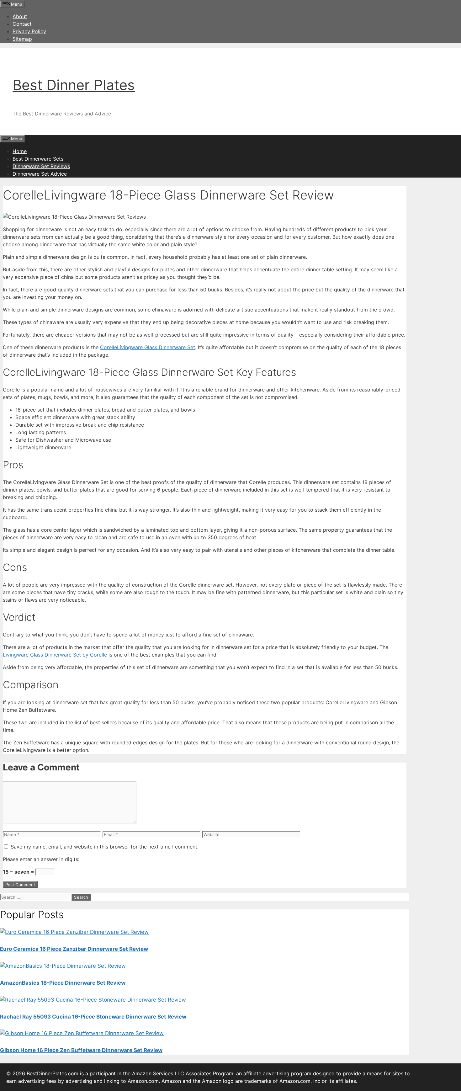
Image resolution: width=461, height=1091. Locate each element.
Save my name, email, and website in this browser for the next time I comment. (105, 847)
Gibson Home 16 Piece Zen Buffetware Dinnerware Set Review (81, 1050)
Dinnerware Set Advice (40, 174)
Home (20, 151)
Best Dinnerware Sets (38, 159)
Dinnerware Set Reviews (41, 166)
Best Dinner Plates (74, 84)
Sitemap (22, 39)
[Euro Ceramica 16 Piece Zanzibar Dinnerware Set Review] (74, 932)
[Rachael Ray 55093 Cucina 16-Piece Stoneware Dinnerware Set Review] (93, 1000)
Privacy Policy (29, 31)
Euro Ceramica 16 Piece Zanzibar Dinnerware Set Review (74, 949)
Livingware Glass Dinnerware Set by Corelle (55, 655)
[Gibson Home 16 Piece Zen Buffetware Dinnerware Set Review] (82, 1033)
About (20, 16)
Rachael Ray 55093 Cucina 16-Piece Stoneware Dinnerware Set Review (93, 1017)
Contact (22, 24)
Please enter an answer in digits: (41, 859)
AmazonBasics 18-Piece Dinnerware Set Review (62, 983)
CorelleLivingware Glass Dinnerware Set (147, 347)
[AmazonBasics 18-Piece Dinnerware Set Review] (63, 966)
